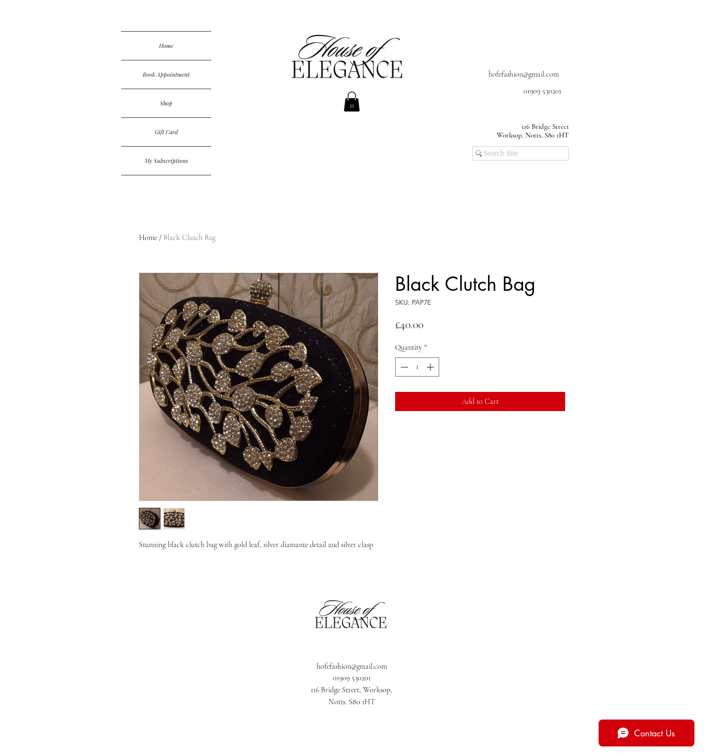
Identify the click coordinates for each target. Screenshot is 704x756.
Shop (166, 103)
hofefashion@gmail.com (523, 74)
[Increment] (431, 367)
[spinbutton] (417, 367)
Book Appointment (166, 74)
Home (166, 45)
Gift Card (166, 132)
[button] (351, 102)
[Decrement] (403, 367)
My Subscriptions (166, 160)
